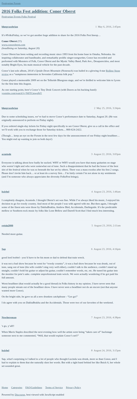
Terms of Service (54, 387)
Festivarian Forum (11, 3)
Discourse (20, 394)
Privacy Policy (73, 387)
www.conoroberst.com (13, 44)
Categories (16, 387)
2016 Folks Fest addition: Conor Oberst (39, 11)
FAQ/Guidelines (33, 387)
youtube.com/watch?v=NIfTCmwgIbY (22, 93)
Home (5, 387)
